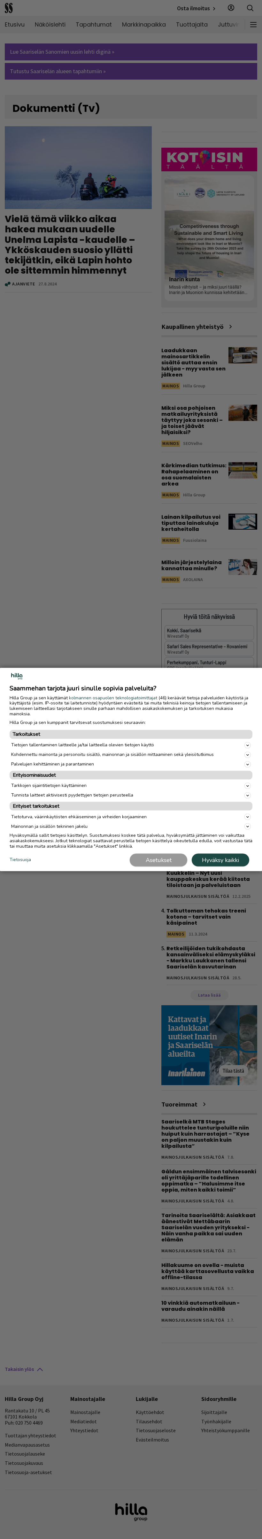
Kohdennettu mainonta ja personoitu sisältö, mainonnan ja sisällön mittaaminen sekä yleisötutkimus (112, 754)
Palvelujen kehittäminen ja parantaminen (52, 764)
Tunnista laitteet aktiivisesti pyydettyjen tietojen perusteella (72, 795)
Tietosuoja (20, 859)
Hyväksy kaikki (220, 860)
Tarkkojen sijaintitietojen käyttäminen (49, 785)
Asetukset (159, 860)
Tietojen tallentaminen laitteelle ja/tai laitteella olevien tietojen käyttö (82, 745)
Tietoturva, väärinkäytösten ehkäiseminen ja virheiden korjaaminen (79, 816)
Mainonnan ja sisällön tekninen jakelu (49, 826)
